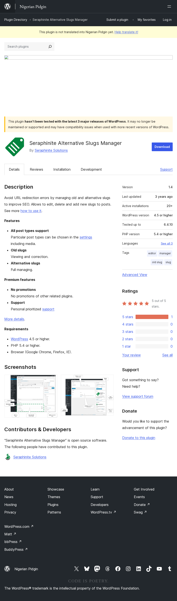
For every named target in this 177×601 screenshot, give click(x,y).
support (48, 309)
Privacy (10, 512)
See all (167, 355)
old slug (157, 262)
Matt (10, 534)
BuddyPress (16, 549)
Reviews (36, 169)
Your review (131, 355)
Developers (100, 504)
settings (86, 237)
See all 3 (167, 243)
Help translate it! (126, 32)
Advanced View (134, 274)
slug (168, 262)
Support (166, 169)
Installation (62, 169)
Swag (140, 512)
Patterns (54, 512)
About (9, 489)
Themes (53, 497)
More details (14, 319)
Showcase (55, 489)
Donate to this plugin (138, 438)
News (8, 497)
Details (14, 169)
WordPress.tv (103, 512)
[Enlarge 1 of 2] (51, 380)
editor (152, 253)
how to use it (31, 211)
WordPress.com (19, 526)
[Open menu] (170, 6)
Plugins (52, 504)
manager (165, 253)
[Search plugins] (50, 46)
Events (139, 497)
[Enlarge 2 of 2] (108, 380)
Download (162, 147)
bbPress (13, 541)
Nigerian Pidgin (26, 569)
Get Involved (144, 489)
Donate (142, 504)
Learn (95, 489)
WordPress (19, 339)
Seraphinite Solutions (51, 150)
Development (91, 169)
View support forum (137, 396)
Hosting (10, 504)
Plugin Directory (15, 19)
